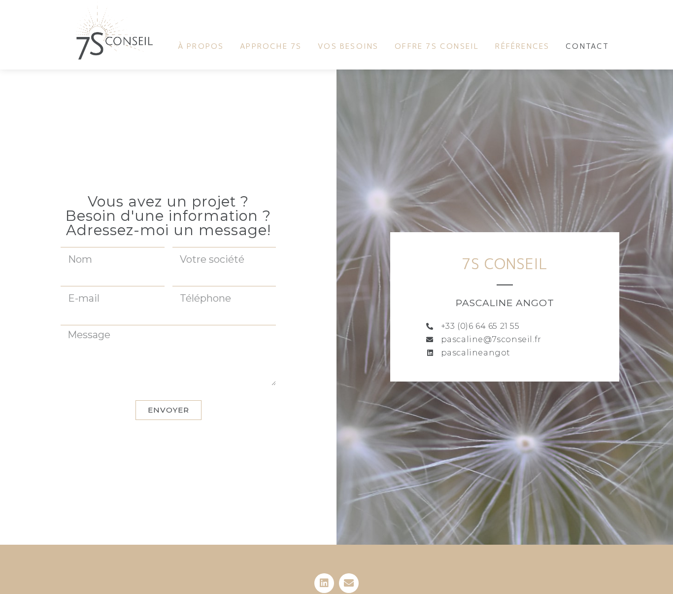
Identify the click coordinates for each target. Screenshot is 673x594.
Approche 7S (271, 46)
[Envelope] (349, 583)
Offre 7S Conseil (437, 46)
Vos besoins (348, 46)
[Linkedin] (324, 583)
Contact (587, 46)
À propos (201, 46)
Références (522, 46)
